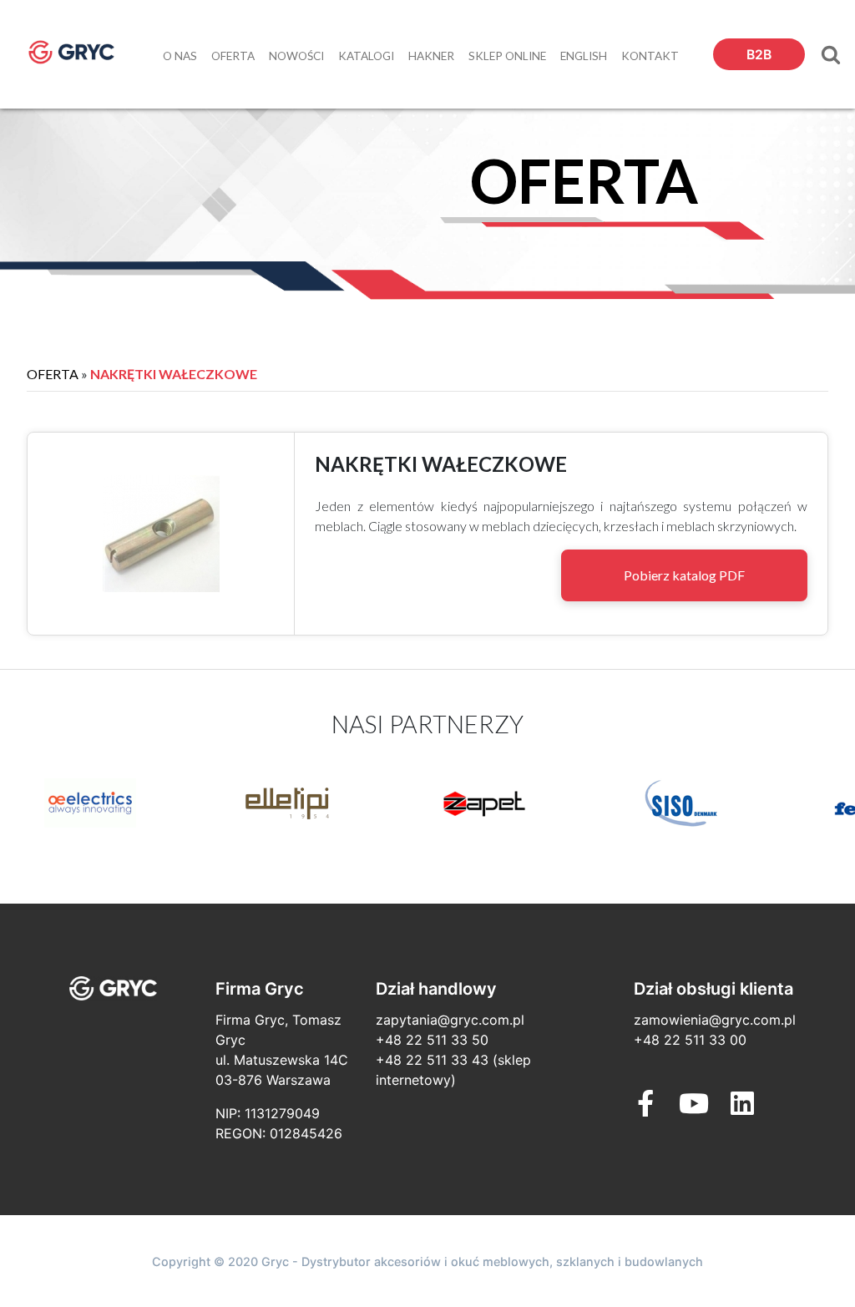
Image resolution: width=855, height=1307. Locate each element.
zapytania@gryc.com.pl (450, 1019)
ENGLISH (583, 56)
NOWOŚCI (296, 56)
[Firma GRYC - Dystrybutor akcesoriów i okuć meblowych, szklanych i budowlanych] (71, 52)
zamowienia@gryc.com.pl (715, 1019)
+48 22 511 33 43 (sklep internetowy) (453, 1069)
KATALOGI (366, 56)
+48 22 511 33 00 (690, 1039)
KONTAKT (650, 56)
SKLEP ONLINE (507, 56)
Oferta (52, 374)
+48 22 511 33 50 (432, 1039)
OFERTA (233, 56)
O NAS (180, 56)
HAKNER (431, 56)
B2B (759, 55)
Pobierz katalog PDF (684, 575)
